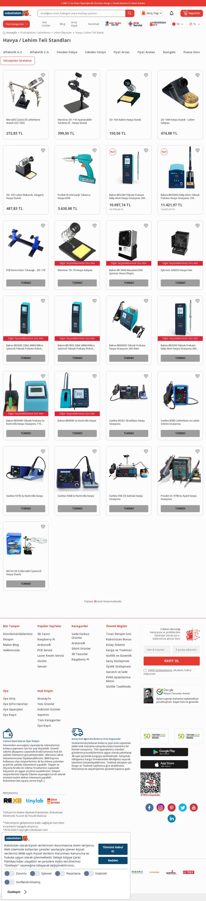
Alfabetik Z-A (39, 52)
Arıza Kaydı (74, 24)
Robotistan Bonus (118, 639)
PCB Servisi (44, 650)
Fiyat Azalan (146, 52)
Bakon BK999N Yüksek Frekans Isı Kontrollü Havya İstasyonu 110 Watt (25, 422)
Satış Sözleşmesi (117, 661)
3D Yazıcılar (80, 654)
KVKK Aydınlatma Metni (118, 679)
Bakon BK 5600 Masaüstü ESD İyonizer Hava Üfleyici (126, 272)
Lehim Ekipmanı (63, 32)
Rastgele (169, 52)
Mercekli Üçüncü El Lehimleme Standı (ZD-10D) (23, 121)
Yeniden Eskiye (67, 52)
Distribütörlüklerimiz (17, 634)
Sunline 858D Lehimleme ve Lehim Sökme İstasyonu (180, 422)
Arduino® (44, 645)
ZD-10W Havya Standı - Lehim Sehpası (178, 121)
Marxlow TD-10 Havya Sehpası (75, 270)
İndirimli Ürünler (48, 709)
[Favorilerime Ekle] (43, 75)
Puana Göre (191, 52)
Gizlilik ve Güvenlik (119, 655)
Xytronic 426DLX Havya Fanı (176, 270)
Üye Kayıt (9, 715)
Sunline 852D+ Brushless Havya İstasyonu (127, 422)
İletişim (8, 639)
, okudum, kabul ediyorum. (167, 671)
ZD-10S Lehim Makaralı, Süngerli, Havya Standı (25, 196)
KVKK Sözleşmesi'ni (160, 670)
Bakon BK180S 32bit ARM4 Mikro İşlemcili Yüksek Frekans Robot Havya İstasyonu (76, 347)
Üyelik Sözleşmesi (118, 666)
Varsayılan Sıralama (17, 60)
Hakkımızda (11, 650)
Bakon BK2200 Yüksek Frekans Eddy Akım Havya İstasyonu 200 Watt (127, 196)
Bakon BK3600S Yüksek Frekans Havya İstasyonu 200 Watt (127, 347)
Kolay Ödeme (115, 645)
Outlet (42, 661)
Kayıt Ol (171, 661)
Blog (62, 24)
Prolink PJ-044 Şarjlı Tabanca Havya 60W (74, 196)
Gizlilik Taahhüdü (118, 686)
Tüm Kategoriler (49, 720)
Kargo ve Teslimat (119, 650)
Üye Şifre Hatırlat (15, 704)
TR (177, 24)
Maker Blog (11, 645)
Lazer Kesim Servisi (50, 655)
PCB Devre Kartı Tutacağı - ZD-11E (25, 270)
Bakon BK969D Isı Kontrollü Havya (77, 420)
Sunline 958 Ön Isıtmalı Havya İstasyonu (126, 497)
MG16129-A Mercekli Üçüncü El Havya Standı (23, 573)
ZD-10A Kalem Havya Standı (125, 119)
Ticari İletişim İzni (118, 634)
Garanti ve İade (117, 672)
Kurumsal (93, 24)
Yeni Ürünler (46, 24)
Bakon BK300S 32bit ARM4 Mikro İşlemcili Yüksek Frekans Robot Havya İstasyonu (24, 347)
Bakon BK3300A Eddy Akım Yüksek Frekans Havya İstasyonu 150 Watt (180, 196)
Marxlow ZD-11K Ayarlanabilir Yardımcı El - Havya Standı (75, 121)
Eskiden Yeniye (95, 52)
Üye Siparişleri (13, 709)
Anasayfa (11, 32)
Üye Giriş (9, 698)
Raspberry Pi (46, 639)
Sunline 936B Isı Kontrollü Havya (76, 496)
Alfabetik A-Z (12, 52)
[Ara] (129, 13)
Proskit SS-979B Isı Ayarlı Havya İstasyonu (179, 497)
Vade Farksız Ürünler (80, 636)
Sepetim (43, 715)
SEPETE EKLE (33, 132)
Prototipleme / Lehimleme (35, 32)
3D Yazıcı (43, 634)
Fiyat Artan (122, 52)
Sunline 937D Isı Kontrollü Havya (24, 496)
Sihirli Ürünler (81, 648)
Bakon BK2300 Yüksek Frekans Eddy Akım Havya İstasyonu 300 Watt (179, 347)
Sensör (42, 666)
